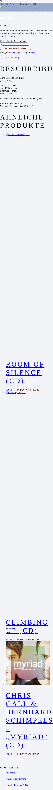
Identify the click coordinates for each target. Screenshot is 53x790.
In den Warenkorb (15, 48)
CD (13, 52)
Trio (18, 52)
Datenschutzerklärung (16, 779)
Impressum (11, 772)
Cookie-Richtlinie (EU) (17, 785)
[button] (28, 390)
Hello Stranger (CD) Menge (13, 41)
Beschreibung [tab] (12, 57)
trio (33, 52)
